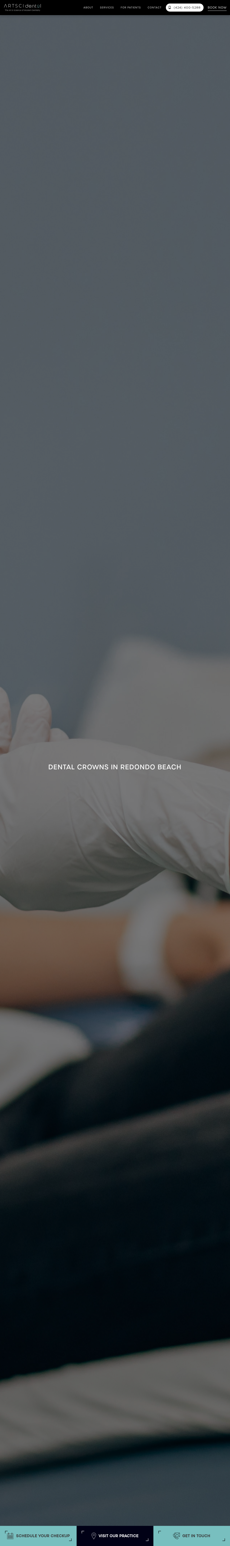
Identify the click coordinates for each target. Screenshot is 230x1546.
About (88, 7)
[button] (107, 7)
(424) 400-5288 (185, 7)
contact (155, 7)
